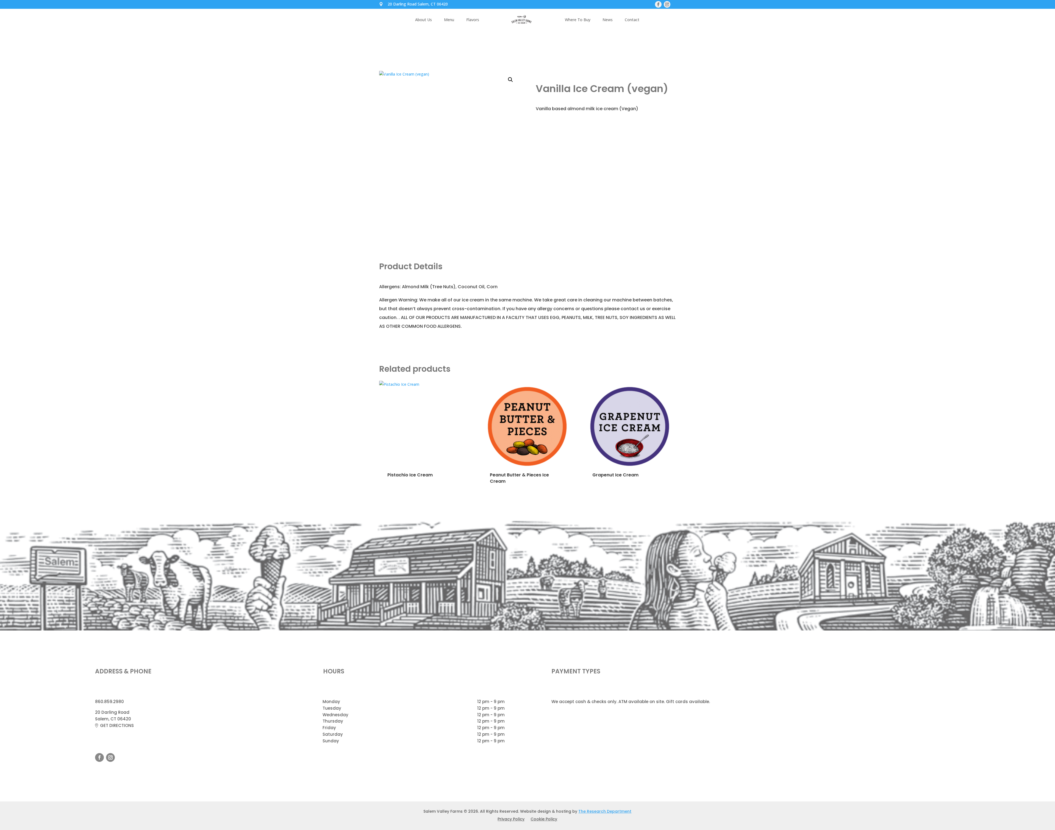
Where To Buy (577, 20)
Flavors (472, 20)
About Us (423, 20)
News (608, 20)
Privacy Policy (511, 819)
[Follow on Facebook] (99, 757)
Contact (632, 20)
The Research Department (604, 811)
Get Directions (117, 725)
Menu (449, 20)
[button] (510, 80)
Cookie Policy (544, 819)
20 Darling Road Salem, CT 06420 (418, 4)
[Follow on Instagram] (110, 757)
